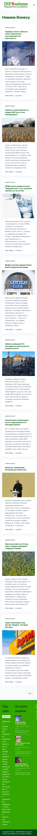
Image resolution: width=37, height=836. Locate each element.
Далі (30, 693)
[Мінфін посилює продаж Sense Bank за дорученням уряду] (18, 282)
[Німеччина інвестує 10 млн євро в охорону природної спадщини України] (18, 563)
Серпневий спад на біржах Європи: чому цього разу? (22, 765)
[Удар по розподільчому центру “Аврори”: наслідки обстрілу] (18, 642)
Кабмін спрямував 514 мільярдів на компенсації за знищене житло (17, 346)
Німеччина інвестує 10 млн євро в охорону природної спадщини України (16, 546)
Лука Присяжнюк (21, 747)
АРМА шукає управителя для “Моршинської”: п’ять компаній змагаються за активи (18, 188)
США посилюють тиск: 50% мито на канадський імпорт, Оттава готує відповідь (23, 745)
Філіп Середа (20, 726)
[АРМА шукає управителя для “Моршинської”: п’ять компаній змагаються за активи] (18, 206)
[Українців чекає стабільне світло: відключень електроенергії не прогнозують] (18, 53)
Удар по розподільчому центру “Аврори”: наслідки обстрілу (16, 625)
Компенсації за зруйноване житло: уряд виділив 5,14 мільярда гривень (16, 422)
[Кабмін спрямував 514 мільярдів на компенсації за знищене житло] (18, 363)
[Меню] (34, 5)
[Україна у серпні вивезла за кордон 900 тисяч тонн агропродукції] (18, 129)
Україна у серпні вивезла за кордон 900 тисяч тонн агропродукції (16, 112)
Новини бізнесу (10, 27)
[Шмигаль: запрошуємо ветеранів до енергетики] (18, 485)
